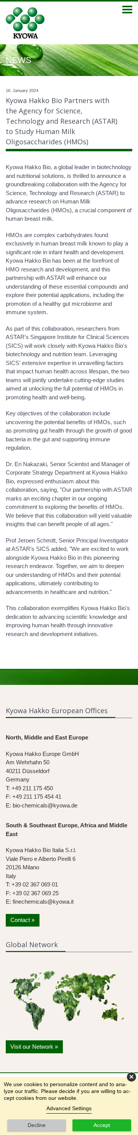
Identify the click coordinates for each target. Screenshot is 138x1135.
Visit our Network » (34, 1046)
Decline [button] (37, 1125)
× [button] (131, 1077)
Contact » (22, 920)
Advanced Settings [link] (69, 1108)
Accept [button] (102, 1125)
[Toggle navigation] (127, 10)
